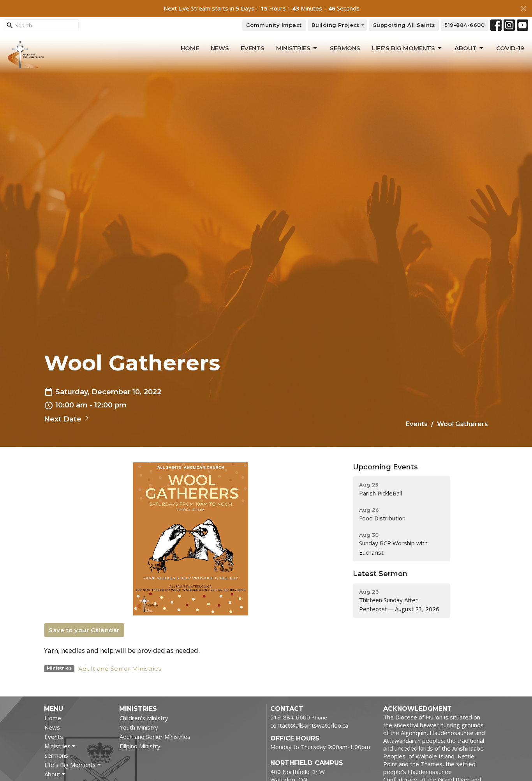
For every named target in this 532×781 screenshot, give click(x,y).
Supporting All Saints (404, 25)
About (465, 48)
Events (252, 48)
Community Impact (274, 25)
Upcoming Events (385, 467)
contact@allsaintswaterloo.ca (309, 725)
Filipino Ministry (140, 746)
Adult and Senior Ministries (120, 668)
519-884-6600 (464, 25)
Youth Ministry (139, 727)
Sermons (345, 48)
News (220, 48)
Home (190, 48)
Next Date (63, 419)
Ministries (293, 48)
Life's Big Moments (403, 48)
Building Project (335, 25)
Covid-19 (510, 48)
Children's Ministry (144, 718)
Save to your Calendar (84, 630)
